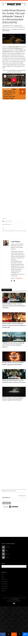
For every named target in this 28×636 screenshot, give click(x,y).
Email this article (8, 221)
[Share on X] (8, 634)
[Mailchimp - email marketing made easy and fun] (10, 506)
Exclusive (5, 29)
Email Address (6, 497)
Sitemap (3, 590)
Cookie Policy (4, 586)
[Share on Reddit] (14, 634)
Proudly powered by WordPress (14, 601)
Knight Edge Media (16, 597)
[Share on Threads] (19, 634)
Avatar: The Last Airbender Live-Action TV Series (12, 230)
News (9, 29)
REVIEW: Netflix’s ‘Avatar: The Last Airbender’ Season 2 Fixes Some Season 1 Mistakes (13, 305)
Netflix (24, 230)
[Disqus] (14, 424)
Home (3, 574)
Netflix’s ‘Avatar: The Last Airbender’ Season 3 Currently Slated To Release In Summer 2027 (14, 325)
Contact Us (4, 579)
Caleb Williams (6, 30)
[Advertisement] (14, 160)
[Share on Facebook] (3, 634)
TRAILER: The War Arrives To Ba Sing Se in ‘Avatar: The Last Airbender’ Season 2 (13, 345)
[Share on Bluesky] (25, 634)
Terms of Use (4, 588)
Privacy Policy (4, 583)
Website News (5, 581)
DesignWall (15, 599)
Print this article (7, 224)
